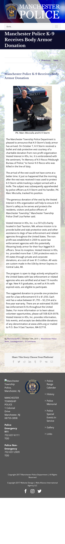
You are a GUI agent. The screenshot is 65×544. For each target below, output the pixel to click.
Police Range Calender (51, 384)
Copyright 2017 (13, 482)
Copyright (12, 474)
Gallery (50, 427)
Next (55, 60)
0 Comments (30, 341)
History (50, 394)
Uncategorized (16, 341)
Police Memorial (52, 402)
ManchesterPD (13, 338)
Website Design (27, 482)
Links (49, 433)
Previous (45, 60)
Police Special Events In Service (51, 415)
